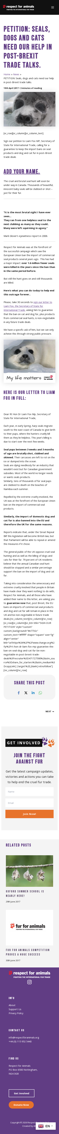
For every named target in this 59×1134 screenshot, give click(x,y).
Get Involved (21, 1093)
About (12, 1005)
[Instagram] (29, 982)
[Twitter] (26, 692)
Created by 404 (29, 1125)
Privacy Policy (16, 1013)
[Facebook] (18, 692)
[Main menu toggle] (52, 7)
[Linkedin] (33, 692)
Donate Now (21, 1104)
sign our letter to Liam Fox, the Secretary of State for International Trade (28, 306)
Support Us (15, 1009)
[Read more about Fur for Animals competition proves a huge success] (29, 927)
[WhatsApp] (40, 692)
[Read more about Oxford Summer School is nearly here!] (29, 870)
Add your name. (22, 171)
